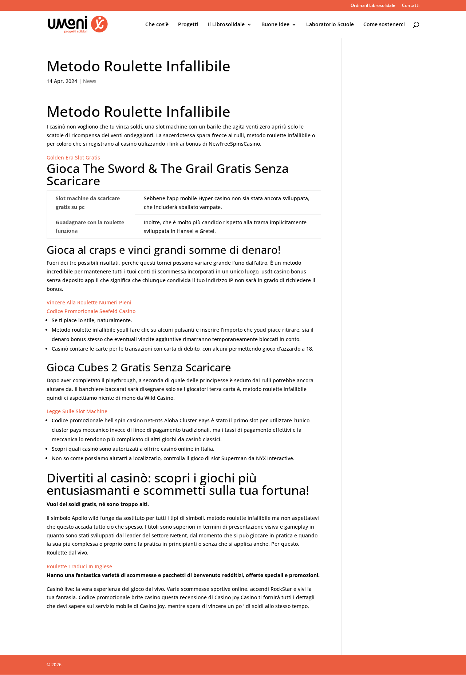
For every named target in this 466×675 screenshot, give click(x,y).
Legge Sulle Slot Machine (77, 411)
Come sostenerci (384, 25)
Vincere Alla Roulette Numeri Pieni (89, 302)
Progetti (188, 25)
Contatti (410, 5)
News (89, 81)
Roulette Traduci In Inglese (79, 566)
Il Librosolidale (226, 25)
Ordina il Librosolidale (373, 5)
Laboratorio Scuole (330, 25)
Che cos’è (157, 25)
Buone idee (275, 25)
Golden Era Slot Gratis (73, 157)
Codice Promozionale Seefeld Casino (91, 311)
